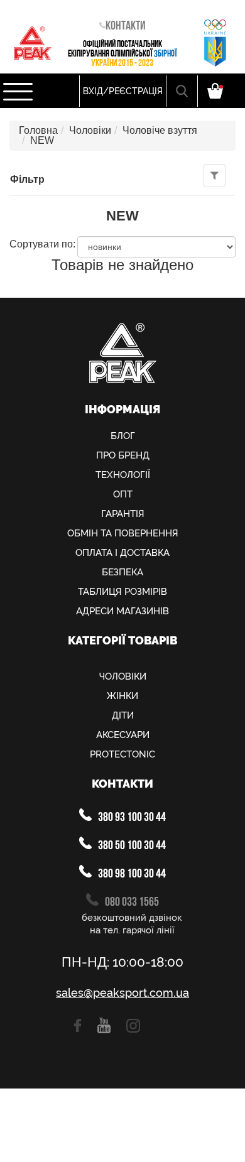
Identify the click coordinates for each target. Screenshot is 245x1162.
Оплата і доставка (122, 552)
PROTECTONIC (122, 754)
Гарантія (122, 513)
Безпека (122, 572)
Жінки (122, 696)
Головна (38, 130)
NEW (42, 140)
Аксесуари (123, 735)
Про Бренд (123, 455)
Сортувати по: (42, 244)
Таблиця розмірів (122, 591)
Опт (123, 494)
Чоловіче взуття (159, 130)
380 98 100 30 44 (131, 874)
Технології (122, 475)
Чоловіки (90, 130)
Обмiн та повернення (122, 533)
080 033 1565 (131, 902)
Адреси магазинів (122, 611)
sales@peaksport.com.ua (122, 993)
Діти (123, 715)
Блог (123, 436)
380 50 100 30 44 (131, 846)
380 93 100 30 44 (131, 818)
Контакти (126, 26)
